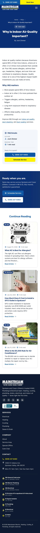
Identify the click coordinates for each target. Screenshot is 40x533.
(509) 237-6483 (21, 155)
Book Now (30, 2)
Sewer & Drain (7, 429)
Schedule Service (20, 160)
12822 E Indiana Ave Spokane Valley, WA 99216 (15, 464)
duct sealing (21, 122)
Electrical (5, 417)
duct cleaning (7, 122)
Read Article (9, 264)
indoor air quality (28, 119)
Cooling (5, 423)
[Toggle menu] (36, 8)
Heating (5, 420)
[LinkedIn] (22, 400)
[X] (13, 400)
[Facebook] (4, 400)
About (4, 439)
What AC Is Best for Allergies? (18, 250)
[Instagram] (8, 400)
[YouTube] (18, 400)
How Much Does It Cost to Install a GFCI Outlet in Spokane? (19, 299)
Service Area (7, 442)
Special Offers (7, 445)
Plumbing (5, 426)
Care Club (6, 449)
